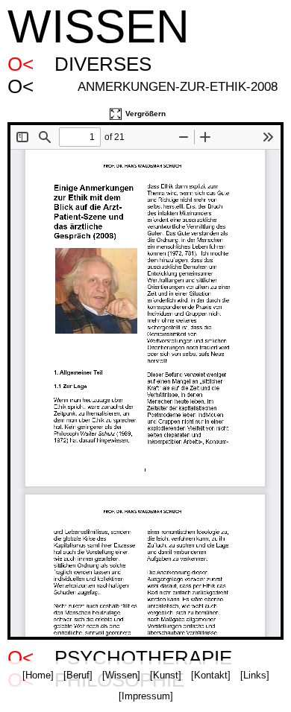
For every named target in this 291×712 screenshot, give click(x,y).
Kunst (165, 675)
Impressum (146, 696)
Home (38, 675)
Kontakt (211, 675)
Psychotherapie (143, 658)
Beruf (78, 675)
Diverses (102, 64)
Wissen (121, 675)
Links (254, 675)
